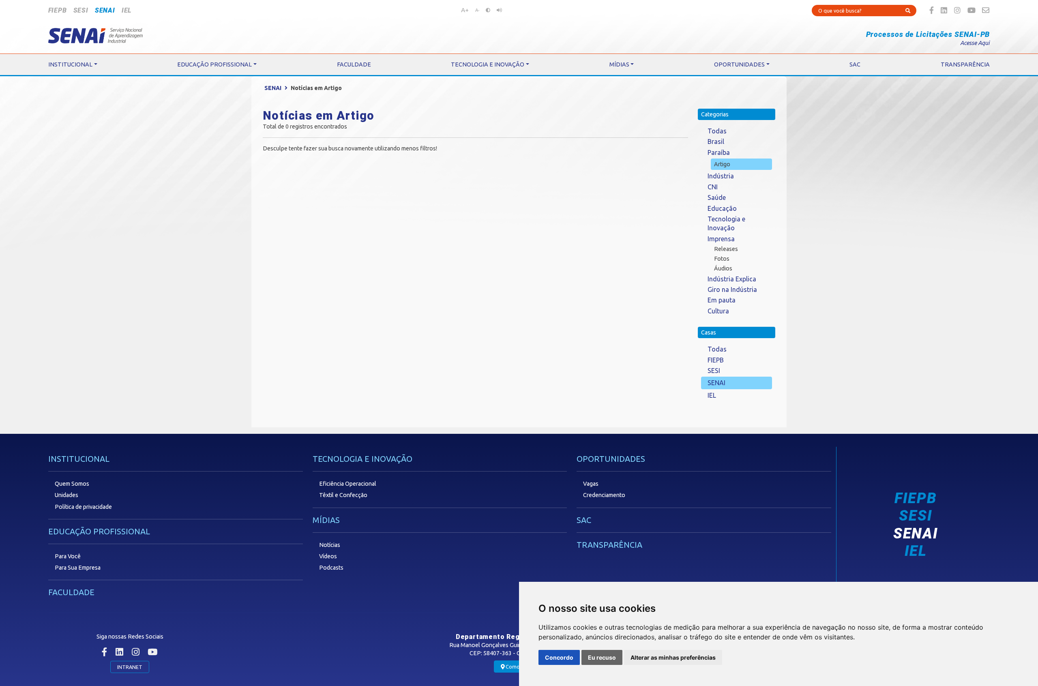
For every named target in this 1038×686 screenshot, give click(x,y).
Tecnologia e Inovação (726, 223)
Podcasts (331, 567)
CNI (713, 187)
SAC (584, 520)
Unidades (66, 495)
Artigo (722, 164)
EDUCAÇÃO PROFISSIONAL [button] (214, 64)
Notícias (329, 545)
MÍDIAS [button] (619, 64)
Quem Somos (72, 483)
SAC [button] (854, 64)
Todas (717, 131)
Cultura (718, 311)
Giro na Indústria (732, 289)
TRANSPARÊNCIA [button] (965, 64)
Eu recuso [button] (602, 657)
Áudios (723, 268)
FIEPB (57, 10)
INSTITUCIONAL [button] (70, 64)
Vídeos (328, 556)
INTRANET (129, 667)
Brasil (716, 141)
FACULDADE (71, 592)
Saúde (717, 197)
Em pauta (722, 300)
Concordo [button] (559, 657)
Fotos (721, 258)
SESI (80, 10)
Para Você (68, 556)
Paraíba (719, 152)
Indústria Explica (732, 279)
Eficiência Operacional (347, 483)
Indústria (721, 176)
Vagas (590, 483)
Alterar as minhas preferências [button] (673, 657)
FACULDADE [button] (354, 64)
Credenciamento (604, 495)
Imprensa (721, 238)
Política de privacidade (83, 507)
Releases (726, 249)
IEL (126, 10)
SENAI (105, 10)
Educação (722, 208)
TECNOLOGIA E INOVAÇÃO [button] (487, 64)
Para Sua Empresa (78, 567)
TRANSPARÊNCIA (609, 544)
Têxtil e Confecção (343, 495)
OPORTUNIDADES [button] (739, 64)
